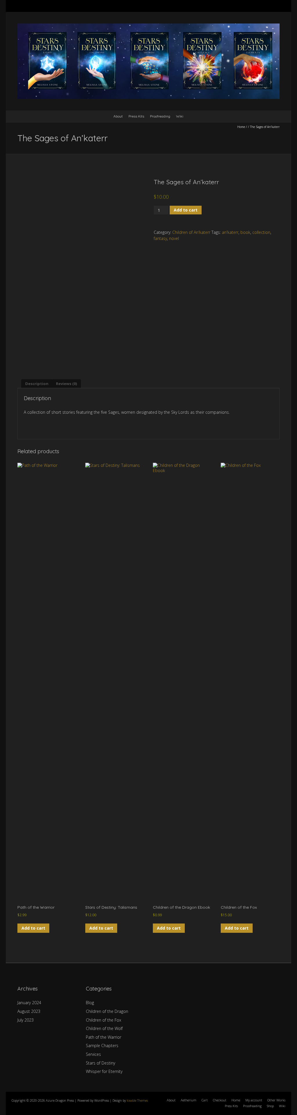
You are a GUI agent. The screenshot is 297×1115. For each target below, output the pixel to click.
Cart (205, 1100)
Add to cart (186, 210)
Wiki (179, 116)
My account (253, 1100)
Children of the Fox (103, 1020)
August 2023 (28, 1011)
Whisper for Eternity (104, 1071)
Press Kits (136, 116)
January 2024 (29, 1002)
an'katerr (230, 232)
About (118, 116)
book (245, 232)
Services (93, 1054)
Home (241, 127)
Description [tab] (36, 383)
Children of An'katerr (191, 232)
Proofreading (160, 116)
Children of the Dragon (107, 1011)
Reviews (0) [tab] (66, 383)
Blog (90, 1002)
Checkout (219, 1100)
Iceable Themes (137, 1100)
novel (174, 238)
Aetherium (188, 1100)
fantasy (160, 238)
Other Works (276, 1100)
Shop (270, 1106)
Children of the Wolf (104, 1028)
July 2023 (25, 1020)
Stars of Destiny (100, 1063)
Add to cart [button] (33, 928)
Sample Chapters (102, 1045)
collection (261, 232)
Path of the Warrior (103, 1037)
